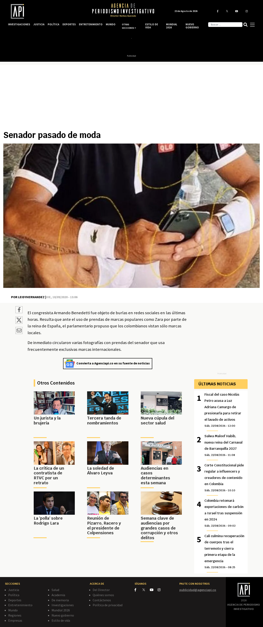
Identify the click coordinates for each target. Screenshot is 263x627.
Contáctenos (102, 600)
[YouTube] (154, 590)
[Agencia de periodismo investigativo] (46, 11)
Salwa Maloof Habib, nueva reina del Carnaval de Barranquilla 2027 (223, 445)
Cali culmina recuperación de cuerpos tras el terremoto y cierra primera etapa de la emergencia (224, 551)
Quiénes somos (103, 595)
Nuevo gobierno (63, 615)
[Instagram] (161, 590)
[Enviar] (19, 331)
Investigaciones (63, 605)
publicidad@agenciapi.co (197, 590)
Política (13, 595)
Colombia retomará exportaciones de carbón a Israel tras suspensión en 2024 (223, 512)
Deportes (14, 600)
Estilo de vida (61, 620)
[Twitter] (145, 589)
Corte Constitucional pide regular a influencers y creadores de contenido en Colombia (224, 477)
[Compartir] (19, 310)
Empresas (15, 620)
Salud (55, 590)
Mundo (13, 610)
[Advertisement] (131, 99)
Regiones (14, 615)
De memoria (60, 600)
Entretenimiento (20, 605)
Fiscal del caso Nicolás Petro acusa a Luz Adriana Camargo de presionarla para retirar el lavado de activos (222, 410)
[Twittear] (19, 322)
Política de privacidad (107, 605)
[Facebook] (138, 590)
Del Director (101, 590)
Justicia (13, 590)
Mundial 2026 (61, 610)
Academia (58, 595)
